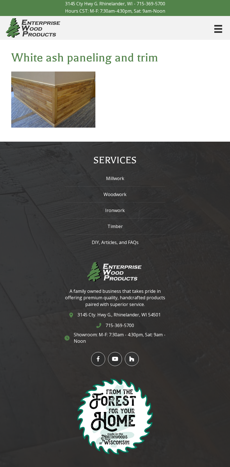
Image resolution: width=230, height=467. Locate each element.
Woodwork (115, 194)
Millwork (115, 178)
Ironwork (115, 210)
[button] (98, 359)
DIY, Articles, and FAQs (115, 242)
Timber (115, 226)
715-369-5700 (151, 4)
